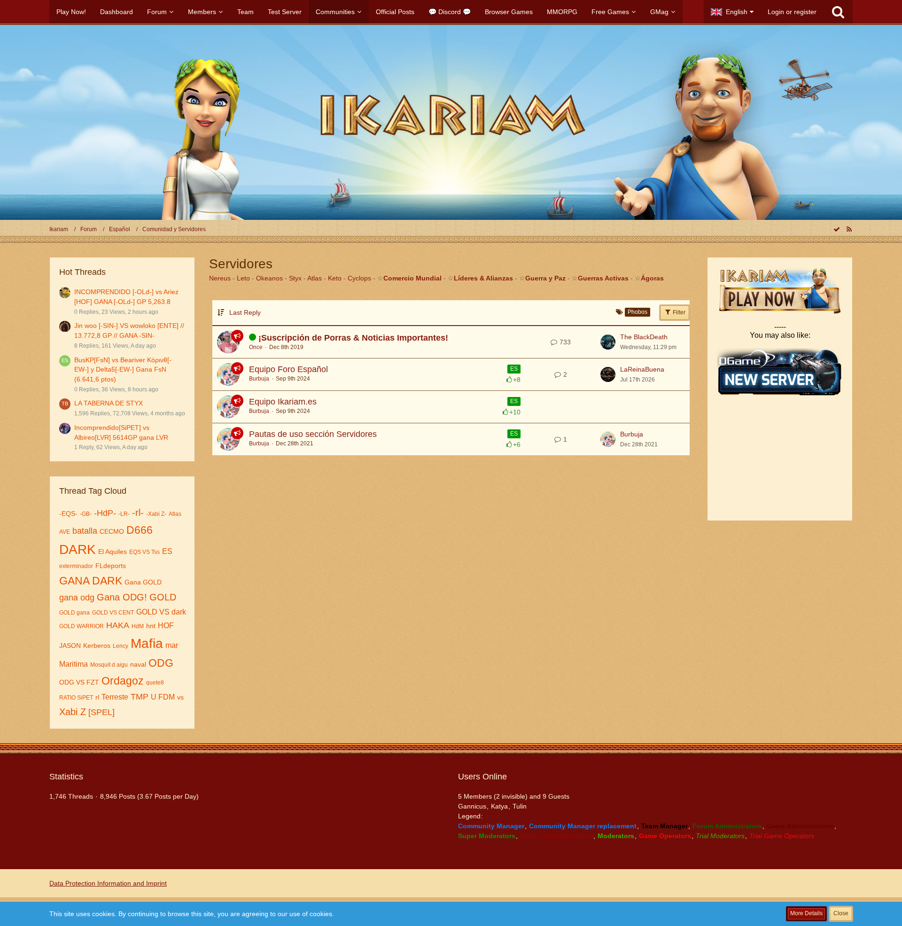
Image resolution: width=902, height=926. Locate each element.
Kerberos (96, 645)
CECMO (112, 531)
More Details (806, 913)
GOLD (162, 597)
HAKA (117, 625)
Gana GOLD (143, 582)
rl (97, 697)
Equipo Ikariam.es (283, 401)
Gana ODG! (122, 597)
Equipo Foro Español (288, 369)
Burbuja (259, 378)
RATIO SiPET (76, 697)
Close (840, 913)
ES (167, 551)
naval (138, 664)
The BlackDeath (644, 337)
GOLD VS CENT (113, 612)
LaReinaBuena (642, 369)
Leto (243, 278)
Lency (120, 646)
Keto (335, 278)
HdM (138, 626)
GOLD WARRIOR (81, 626)
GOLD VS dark (161, 612)
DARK (77, 549)
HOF (166, 626)
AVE (64, 532)
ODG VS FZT (79, 682)
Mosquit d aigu (109, 664)
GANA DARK (90, 581)
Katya (499, 806)
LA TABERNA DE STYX (108, 403)
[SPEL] (101, 712)
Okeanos (269, 278)
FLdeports (110, 565)
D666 (139, 530)
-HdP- (105, 513)
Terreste (114, 697)
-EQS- (68, 513)
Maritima (73, 664)
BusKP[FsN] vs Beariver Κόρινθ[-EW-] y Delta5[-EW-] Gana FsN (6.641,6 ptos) (122, 369)
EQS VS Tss (144, 552)
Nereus (220, 278)
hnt (151, 626)
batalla (84, 531)
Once (256, 347)
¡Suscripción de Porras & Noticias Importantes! (353, 337)
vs (180, 697)
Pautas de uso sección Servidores (313, 434)
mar (171, 645)
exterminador (76, 566)
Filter (678, 312)
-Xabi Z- (156, 514)
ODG (160, 663)
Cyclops (359, 278)
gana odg (76, 597)
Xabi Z (72, 712)
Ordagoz (122, 681)
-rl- (138, 512)
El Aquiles (112, 551)
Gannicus (472, 806)
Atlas (175, 514)
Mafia (147, 643)
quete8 (155, 682)
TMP (139, 696)
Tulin (520, 806)
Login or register (792, 12)
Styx (295, 278)
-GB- (86, 514)
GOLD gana (74, 612)
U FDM (163, 697)
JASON (70, 645)
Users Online (482, 776)
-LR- (124, 514)
